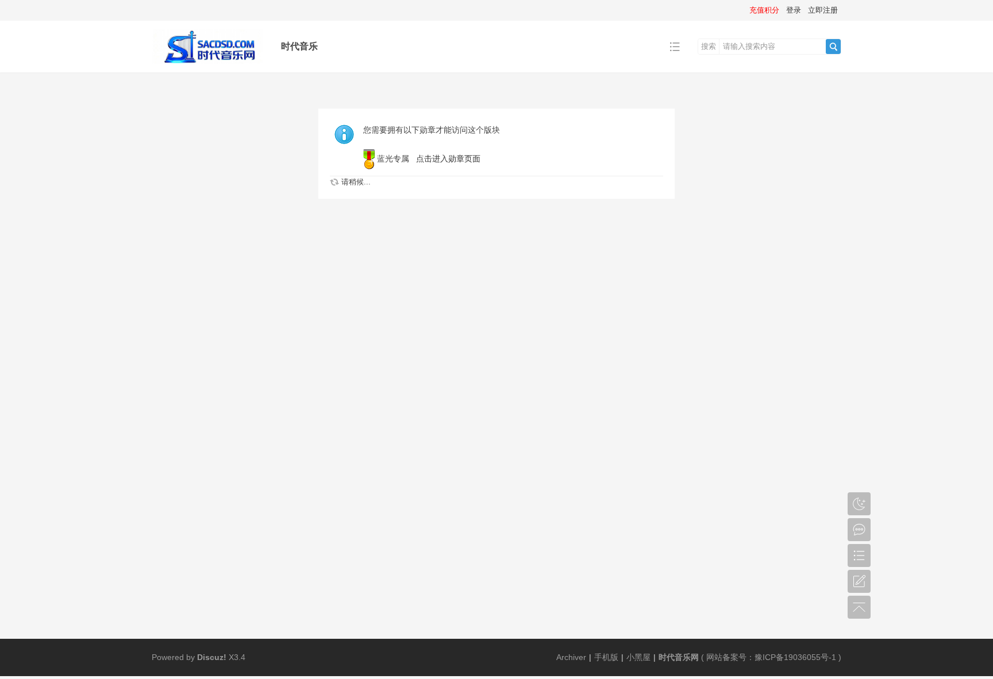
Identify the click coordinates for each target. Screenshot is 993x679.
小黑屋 (638, 657)
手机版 (606, 657)
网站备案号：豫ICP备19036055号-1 (771, 657)
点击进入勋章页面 (448, 158)
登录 (793, 10)
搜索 (708, 46)
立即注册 (823, 10)
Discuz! (211, 657)
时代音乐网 (679, 657)
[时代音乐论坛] (207, 64)
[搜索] (833, 46)
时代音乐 (299, 46)
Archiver (571, 657)
